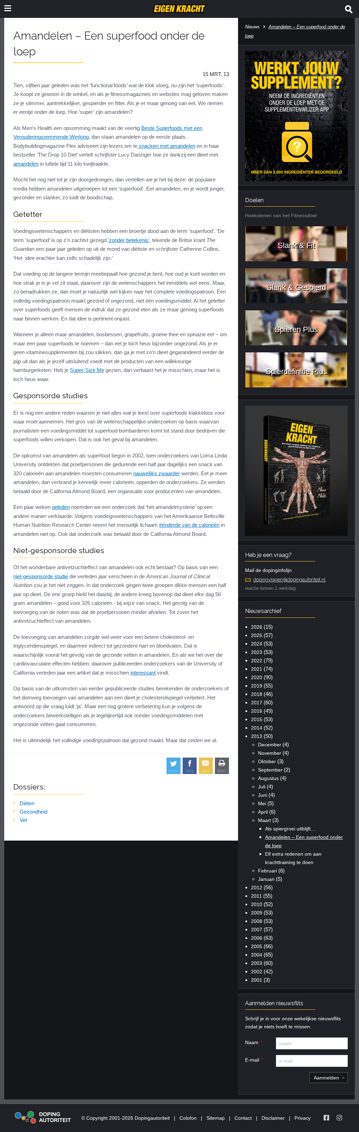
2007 (256, 929)
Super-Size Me (87, 370)
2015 (256, 719)
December (269, 744)
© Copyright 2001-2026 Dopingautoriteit (125, 1118)
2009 (256, 913)
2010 (256, 904)
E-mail (252, 1060)
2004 (256, 955)
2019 (256, 686)
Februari (267, 871)
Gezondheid (33, 812)
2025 (256, 635)
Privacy (302, 1118)
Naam (251, 1042)
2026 (256, 627)
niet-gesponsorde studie (40, 576)
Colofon (188, 1118)
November (269, 753)
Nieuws (252, 26)
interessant (143, 673)
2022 (256, 660)
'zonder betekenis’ (128, 240)
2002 (256, 971)
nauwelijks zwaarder (156, 473)
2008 (256, 921)
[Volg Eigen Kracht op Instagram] (339, 1118)
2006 (256, 938)
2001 (256, 980)
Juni (262, 795)
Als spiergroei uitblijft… (290, 828)
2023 (256, 652)
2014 (256, 728)
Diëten (27, 803)
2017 (256, 702)
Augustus (268, 778)
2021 (256, 669)
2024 (256, 644)
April (263, 812)
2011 (256, 896)
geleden (61, 507)
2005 (256, 946)
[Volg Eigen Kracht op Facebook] (326, 1118)
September (270, 770)
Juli (261, 786)
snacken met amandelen (166, 146)
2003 (256, 963)
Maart (264, 820)
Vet (23, 820)
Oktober (267, 761)
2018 (256, 694)
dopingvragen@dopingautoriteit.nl (289, 579)
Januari (266, 879)
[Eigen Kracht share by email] (206, 766)
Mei (262, 803)
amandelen (26, 164)
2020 (256, 677)
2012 (256, 887)
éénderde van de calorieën (189, 525)
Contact (243, 1118)
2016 (256, 711)
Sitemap (215, 1118)
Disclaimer (273, 1118)
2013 (256, 736)
